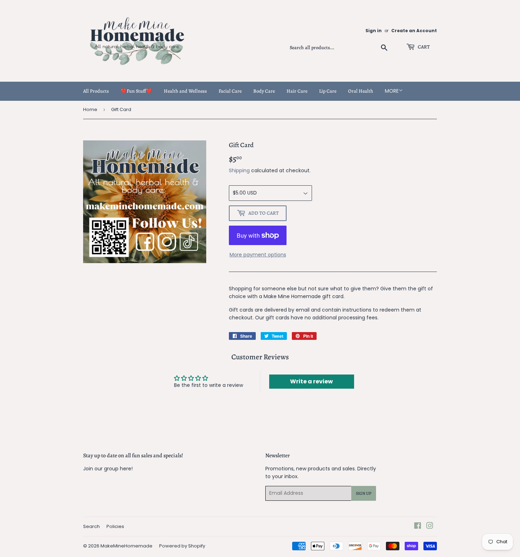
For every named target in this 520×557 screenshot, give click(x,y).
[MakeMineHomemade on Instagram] (429, 526)
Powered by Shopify (182, 546)
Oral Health (360, 91)
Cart (423, 46)
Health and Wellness (185, 91)
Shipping (239, 170)
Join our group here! (108, 468)
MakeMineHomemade (126, 546)
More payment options (258, 254)
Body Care (264, 91)
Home (90, 109)
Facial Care (230, 91)
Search (91, 526)
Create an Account (414, 31)
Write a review (311, 381)
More (392, 90)
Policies (115, 526)
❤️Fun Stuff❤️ (136, 91)
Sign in (373, 31)
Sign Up (363, 493)
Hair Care (297, 91)
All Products (96, 91)
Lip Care (327, 91)
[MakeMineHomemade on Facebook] (417, 526)
